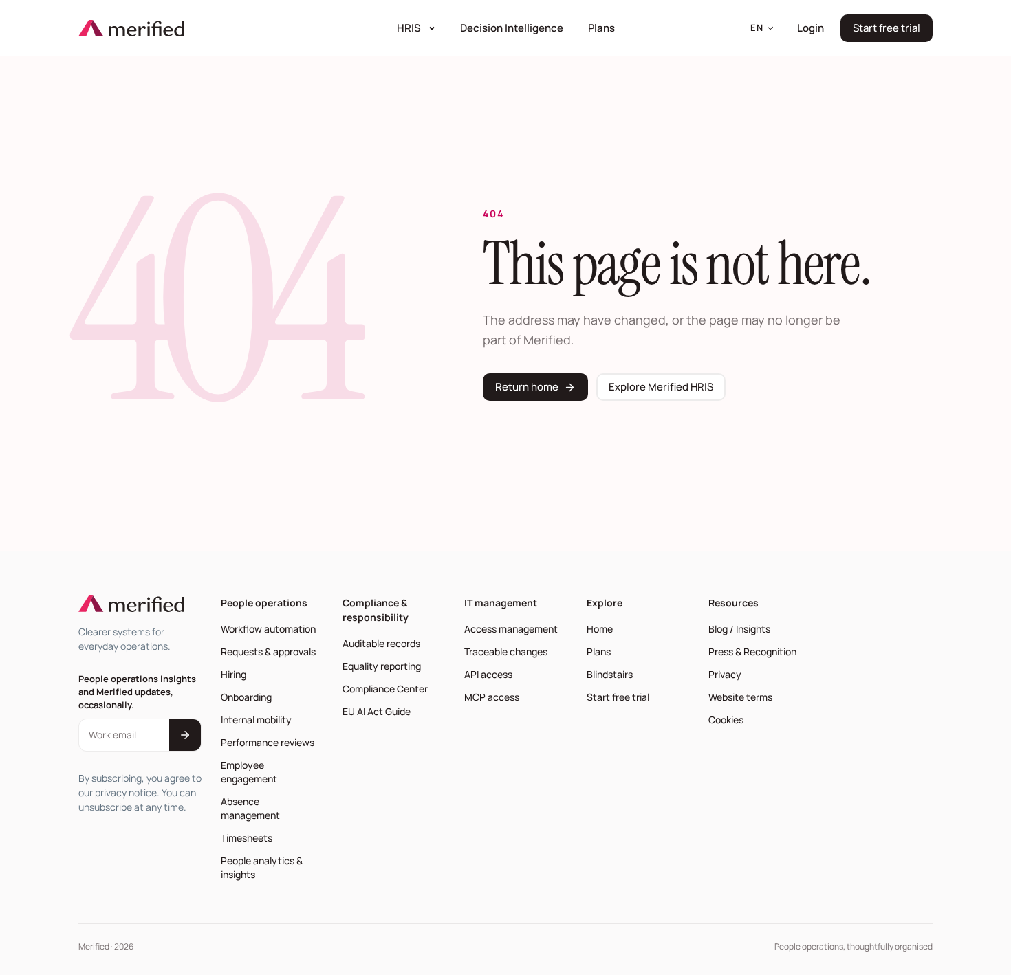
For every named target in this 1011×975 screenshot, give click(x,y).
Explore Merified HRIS (661, 387)
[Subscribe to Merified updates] (185, 735)
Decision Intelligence (516, 27)
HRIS (409, 28)
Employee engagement (249, 771)
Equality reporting (382, 665)
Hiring (233, 674)
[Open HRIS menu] (433, 28)
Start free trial (893, 31)
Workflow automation (268, 628)
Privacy (724, 674)
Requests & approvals (268, 651)
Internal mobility (256, 719)
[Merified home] (131, 28)
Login (814, 27)
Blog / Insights (739, 628)
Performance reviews (267, 742)
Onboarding (246, 696)
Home (600, 628)
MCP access (491, 696)
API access (488, 674)
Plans (601, 28)
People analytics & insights (262, 867)
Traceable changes (505, 651)
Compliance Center (385, 688)
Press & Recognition (752, 651)
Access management (511, 628)
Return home (526, 387)
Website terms (740, 696)
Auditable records (381, 643)
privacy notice (126, 792)
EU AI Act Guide (377, 711)
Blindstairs (612, 674)
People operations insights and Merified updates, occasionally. (137, 691)
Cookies (725, 719)
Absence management (250, 808)
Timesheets (246, 837)
